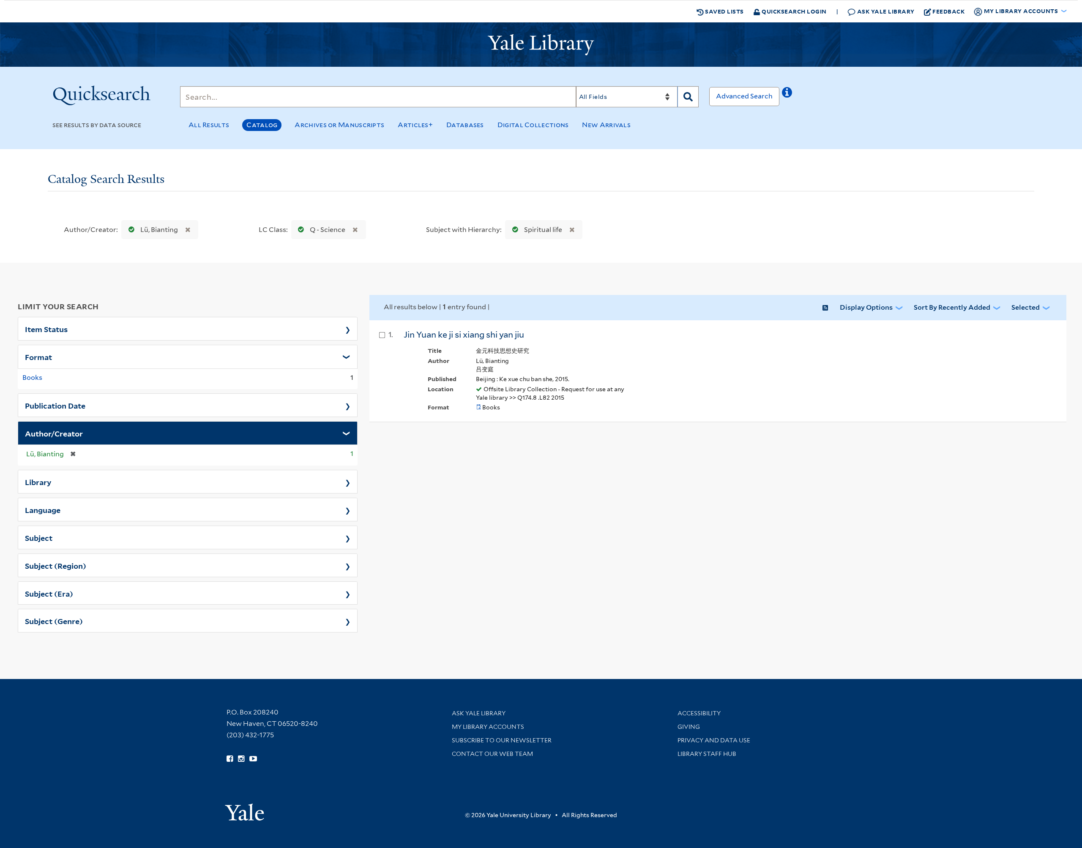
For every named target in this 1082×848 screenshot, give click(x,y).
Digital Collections (533, 125)
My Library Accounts (488, 726)
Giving (689, 726)
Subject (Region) (55, 565)
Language (42, 509)
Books (32, 378)
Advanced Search (744, 96)
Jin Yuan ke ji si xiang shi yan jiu (464, 335)
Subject (38, 537)
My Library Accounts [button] (1021, 11)
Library (38, 482)
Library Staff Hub (707, 753)
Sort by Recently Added (952, 307)
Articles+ (415, 125)
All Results (209, 125)
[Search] (688, 96)
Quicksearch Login (793, 11)
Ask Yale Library (885, 11)
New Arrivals (606, 125)
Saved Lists (724, 11)
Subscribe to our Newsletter (502, 740)
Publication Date (55, 405)
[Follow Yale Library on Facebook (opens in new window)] (230, 759)
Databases (465, 125)
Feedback (948, 11)
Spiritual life (543, 230)
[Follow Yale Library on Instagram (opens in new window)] (241, 759)
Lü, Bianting (159, 230)
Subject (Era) (49, 593)
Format (38, 357)
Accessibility (699, 713)
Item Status (46, 329)
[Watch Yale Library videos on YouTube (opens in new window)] (253, 759)
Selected (1025, 307)
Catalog (261, 125)
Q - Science (328, 230)
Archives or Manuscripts (339, 125)
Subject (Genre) (54, 621)
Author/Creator (54, 433)
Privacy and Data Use (714, 740)
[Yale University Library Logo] (541, 44)
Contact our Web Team (492, 753)
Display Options (866, 307)
